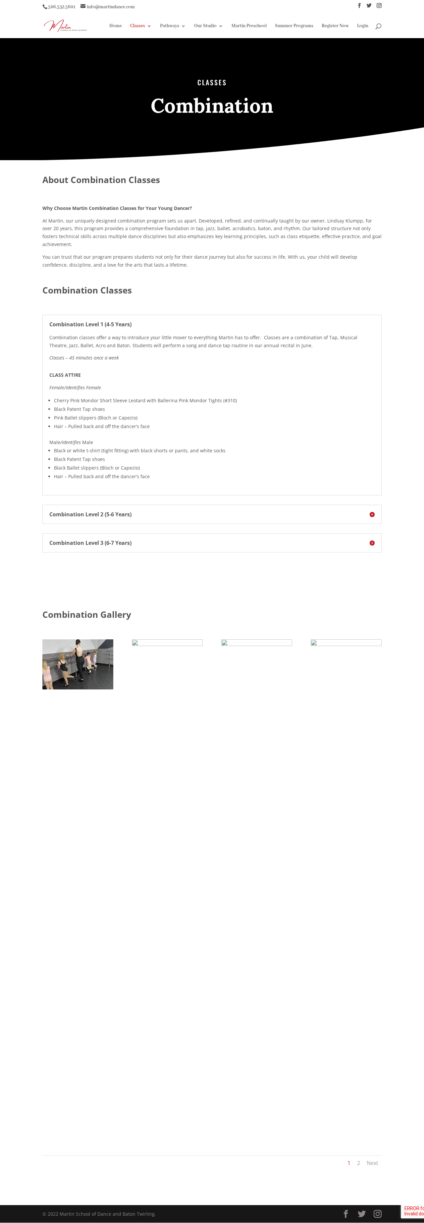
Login (362, 26)
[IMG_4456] (167, 644)
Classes (137, 26)
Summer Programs (294, 26)
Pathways (169, 26)
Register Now (335, 26)
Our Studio (205, 26)
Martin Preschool (249, 26)
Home (115, 26)
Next (372, 1163)
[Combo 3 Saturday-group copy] (346, 644)
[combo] (77, 687)
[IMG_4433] (256, 644)
